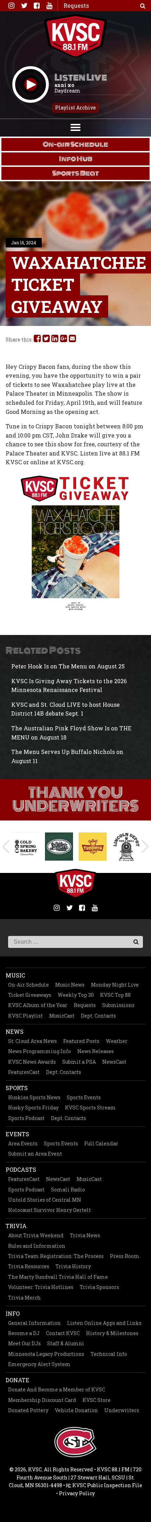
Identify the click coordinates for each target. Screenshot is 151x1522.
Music (15, 975)
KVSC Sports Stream (90, 1107)
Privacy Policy (77, 1493)
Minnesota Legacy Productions (46, 1354)
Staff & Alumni (65, 1343)
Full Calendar (101, 1143)
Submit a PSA (79, 1061)
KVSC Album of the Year (37, 1005)
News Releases (95, 1051)
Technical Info (109, 1354)
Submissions (118, 1005)
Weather (116, 1041)
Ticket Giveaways (29, 995)
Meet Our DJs (24, 1343)
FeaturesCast (24, 1072)
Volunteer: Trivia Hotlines (40, 1287)
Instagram (11, 5)
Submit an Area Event (35, 1153)
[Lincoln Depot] (93, 847)
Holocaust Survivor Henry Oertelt (49, 1210)
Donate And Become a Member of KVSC (56, 1389)
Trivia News (85, 1235)
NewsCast (114, 1061)
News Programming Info (39, 1051)
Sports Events (84, 1097)
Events (17, 1134)
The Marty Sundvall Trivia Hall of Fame (58, 1276)
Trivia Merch (24, 1297)
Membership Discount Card (42, 1400)
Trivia (16, 1225)
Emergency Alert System (39, 1364)
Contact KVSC (63, 1333)
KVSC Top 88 (115, 995)
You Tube (49, 5)
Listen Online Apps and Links (104, 1323)
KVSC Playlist (25, 1015)
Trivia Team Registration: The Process (56, 1256)
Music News (70, 984)
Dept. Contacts (98, 1015)
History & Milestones (112, 1333)
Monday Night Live (115, 984)
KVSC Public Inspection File (106, 1485)
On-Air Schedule (28, 984)
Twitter (23, 5)
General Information (34, 1323)
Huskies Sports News (34, 1097)
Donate (17, 1380)
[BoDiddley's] (25, 846)
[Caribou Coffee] (126, 846)
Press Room (124, 1256)
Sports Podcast (26, 1118)
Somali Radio (68, 1189)
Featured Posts (81, 1041)
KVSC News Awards (32, 1061)
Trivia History (73, 1266)
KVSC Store (97, 1400)
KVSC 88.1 (75, 36)
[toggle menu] (75, 126)
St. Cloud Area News (32, 1041)
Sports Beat (75, 173)
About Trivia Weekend (36, 1235)
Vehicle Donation (76, 1410)
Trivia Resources (28, 1266)
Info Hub (75, 159)
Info (13, 1313)
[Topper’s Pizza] (59, 846)
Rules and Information (36, 1246)
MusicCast (61, 1015)
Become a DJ (24, 1333)
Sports (17, 1088)
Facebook (36, 5)
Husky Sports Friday (33, 1107)
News (15, 1031)
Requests (85, 1005)
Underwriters (121, 1410)
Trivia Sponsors (99, 1287)
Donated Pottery (28, 1410)
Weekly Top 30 (76, 995)
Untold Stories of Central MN (44, 1199)
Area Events (23, 1143)
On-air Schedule (75, 144)
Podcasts (21, 1169)
